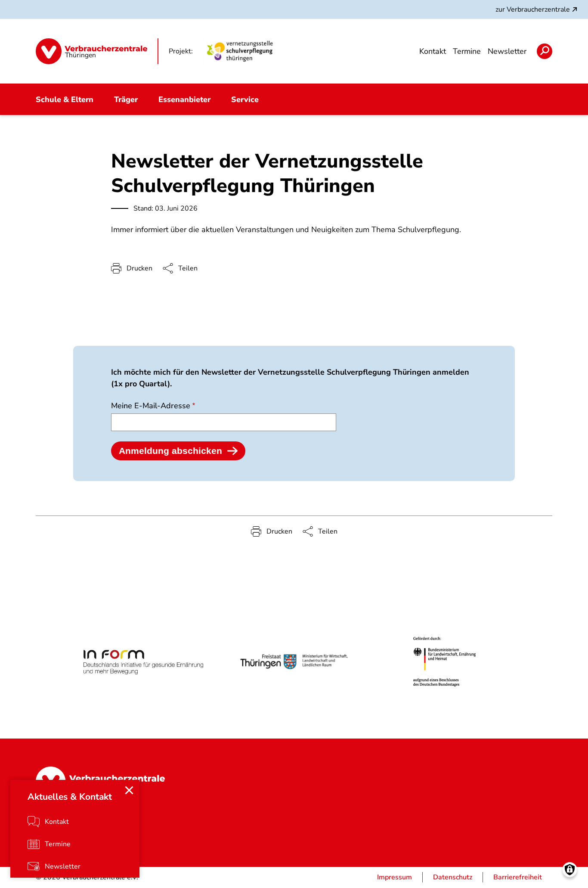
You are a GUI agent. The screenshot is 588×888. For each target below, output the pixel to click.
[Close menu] (129, 790)
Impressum (394, 877)
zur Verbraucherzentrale (532, 9)
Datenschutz (452, 877)
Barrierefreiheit (517, 877)
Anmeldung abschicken (170, 451)
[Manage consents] (569, 869)
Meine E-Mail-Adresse (150, 406)
